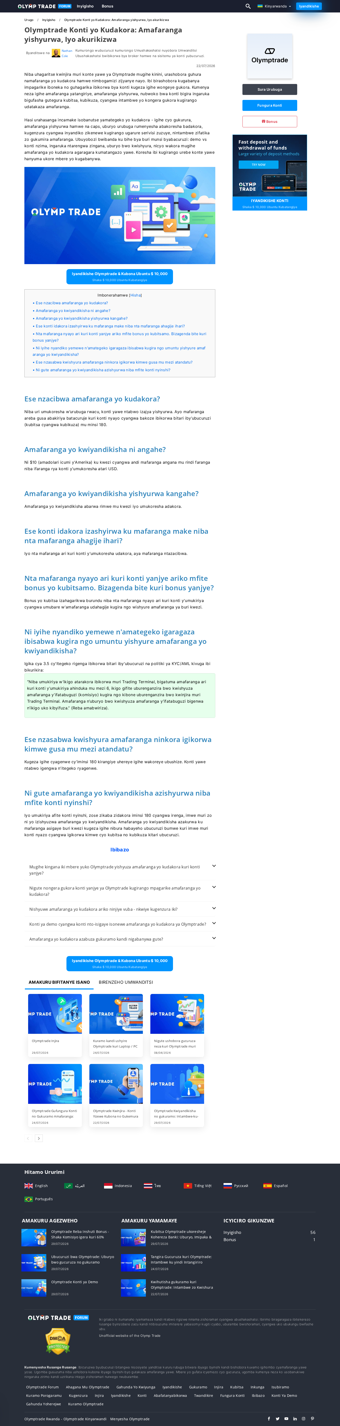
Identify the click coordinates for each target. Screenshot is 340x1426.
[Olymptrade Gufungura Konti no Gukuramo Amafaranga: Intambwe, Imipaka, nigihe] (55, 1084)
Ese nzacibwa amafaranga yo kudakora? (72, 302)
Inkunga (258, 1387)
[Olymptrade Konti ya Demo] (33, 1287)
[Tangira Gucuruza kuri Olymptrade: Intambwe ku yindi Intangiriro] (133, 1262)
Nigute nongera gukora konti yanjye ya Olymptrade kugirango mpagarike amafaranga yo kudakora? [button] (115, 891)
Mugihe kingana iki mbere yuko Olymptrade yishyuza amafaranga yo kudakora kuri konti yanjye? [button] (114, 870)
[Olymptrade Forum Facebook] (266, 1419)
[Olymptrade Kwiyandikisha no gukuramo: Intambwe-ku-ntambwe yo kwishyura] (177, 1084)
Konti (142, 1395)
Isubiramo (280, 1387)
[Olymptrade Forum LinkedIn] (292, 1419)
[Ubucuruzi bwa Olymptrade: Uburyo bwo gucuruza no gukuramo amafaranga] (33, 1262)
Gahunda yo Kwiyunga (135, 1387)
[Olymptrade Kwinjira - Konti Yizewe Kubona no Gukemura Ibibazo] (116, 1084)
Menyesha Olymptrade (130, 1419)
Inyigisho (85, 6)
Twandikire (203, 1395)
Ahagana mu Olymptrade (88, 1387)
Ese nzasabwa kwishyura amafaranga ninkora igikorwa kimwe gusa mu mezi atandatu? (114, 362)
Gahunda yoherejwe (43, 1404)
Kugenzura (78, 1395)
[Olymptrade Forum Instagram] (301, 1419)
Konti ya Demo (284, 1395)
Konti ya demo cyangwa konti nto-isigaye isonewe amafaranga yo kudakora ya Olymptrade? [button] (117, 924)
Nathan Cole (67, 53)
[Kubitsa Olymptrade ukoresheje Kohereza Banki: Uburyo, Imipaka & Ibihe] (133, 1237)
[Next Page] (39, 1138)
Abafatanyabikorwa (170, 1395)
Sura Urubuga (270, 89)
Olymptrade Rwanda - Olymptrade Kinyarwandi (65, 1419)
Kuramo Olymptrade (86, 1404)
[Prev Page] (28, 1138)
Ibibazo (258, 1395)
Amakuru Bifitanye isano (59, 982)
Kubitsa (236, 1387)
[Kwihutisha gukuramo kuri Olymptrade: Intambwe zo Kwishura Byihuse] (133, 1287)
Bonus (107, 6)
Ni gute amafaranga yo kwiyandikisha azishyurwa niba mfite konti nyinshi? (103, 370)
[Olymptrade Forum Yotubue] (284, 1419)
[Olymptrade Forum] (58, 1322)
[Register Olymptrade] (269, 165)
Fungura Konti (269, 105)
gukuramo (198, 1387)
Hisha (135, 295)
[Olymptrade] (269, 77)
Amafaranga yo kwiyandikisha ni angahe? (73, 310)
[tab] (119, 870)
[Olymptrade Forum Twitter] (275, 1419)
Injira (218, 1387)
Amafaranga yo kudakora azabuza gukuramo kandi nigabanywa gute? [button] (96, 939)
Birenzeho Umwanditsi (126, 982)
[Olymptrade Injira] (55, 1014)
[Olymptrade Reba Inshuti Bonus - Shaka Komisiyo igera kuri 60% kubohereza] (33, 1237)
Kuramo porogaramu (44, 1395)
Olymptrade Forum (42, 1387)
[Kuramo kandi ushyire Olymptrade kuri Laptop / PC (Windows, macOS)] (116, 1014)
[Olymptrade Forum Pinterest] (310, 1419)
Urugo (29, 20)
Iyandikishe (309, 6)
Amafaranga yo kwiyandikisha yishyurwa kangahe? (82, 318)
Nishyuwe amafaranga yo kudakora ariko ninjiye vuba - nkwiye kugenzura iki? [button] (103, 909)
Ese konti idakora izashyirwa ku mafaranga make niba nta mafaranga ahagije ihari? (110, 326)
